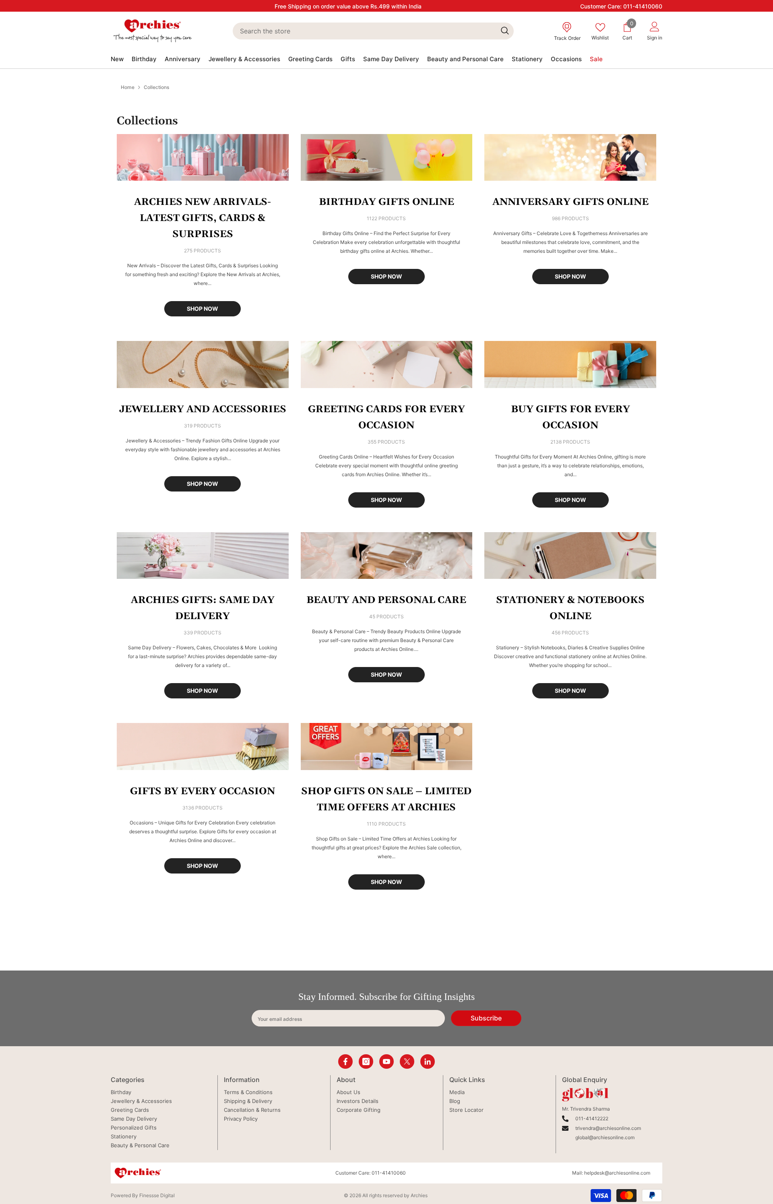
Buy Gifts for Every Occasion (570, 417)
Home (127, 87)
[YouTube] (386, 1061)
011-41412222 (591, 1118)
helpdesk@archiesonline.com (617, 1173)
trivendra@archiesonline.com (608, 1128)
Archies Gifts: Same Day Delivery (203, 608)
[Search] (373, 31)
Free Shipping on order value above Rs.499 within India (348, 6)
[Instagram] (366, 1061)
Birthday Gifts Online (386, 202)
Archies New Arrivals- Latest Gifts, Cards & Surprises (202, 218)
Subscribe (486, 1018)
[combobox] (364, 31)
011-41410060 (642, 6)
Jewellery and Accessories (202, 409)
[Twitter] (407, 1061)
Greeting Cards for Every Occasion (386, 417)
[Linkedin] (427, 1061)
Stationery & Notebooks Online (570, 608)
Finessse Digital (157, 1195)
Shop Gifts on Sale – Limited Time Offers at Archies (386, 799)
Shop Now (202, 308)
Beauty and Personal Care (386, 600)
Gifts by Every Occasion (202, 791)
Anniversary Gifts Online (570, 202)
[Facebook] (345, 1061)
